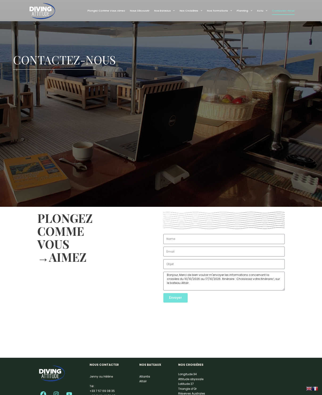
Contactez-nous (283, 10)
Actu (260, 10)
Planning (242, 10)
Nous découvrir (139, 10)
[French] (315, 388)
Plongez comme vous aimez (106, 10)
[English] (309, 388)
